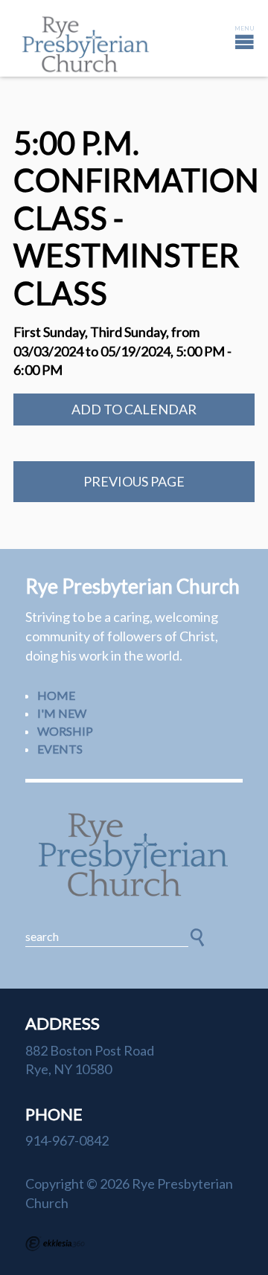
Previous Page (134, 481)
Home (56, 695)
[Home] (134, 855)
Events (60, 749)
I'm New (61, 713)
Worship (65, 731)
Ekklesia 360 (55, 1243)
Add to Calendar (134, 409)
